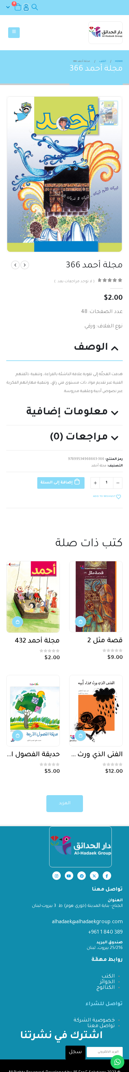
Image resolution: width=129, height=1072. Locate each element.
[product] (96, 596)
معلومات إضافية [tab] (67, 412)
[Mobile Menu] (14, 32)
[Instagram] (56, 875)
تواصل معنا (101, 1026)
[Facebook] (107, 875)
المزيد (64, 803)
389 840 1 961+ (105, 932)
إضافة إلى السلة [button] (80, 621)
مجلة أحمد (98, 466)
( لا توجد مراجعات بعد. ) (74, 282)
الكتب (108, 976)
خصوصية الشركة (94, 1020)
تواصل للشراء (104, 1004)
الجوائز (107, 982)
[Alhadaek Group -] (105, 32)
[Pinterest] (81, 875)
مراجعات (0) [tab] (79, 437)
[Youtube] (69, 875)
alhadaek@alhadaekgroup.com (87, 922)
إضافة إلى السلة (56, 483)
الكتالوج (105, 988)
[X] (94, 875)
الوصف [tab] (91, 347)
